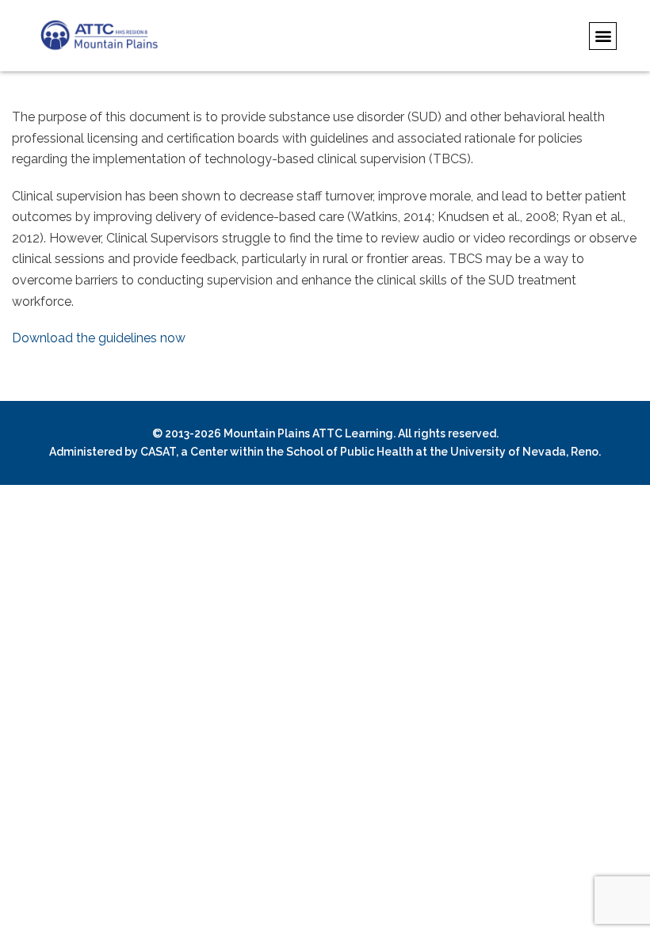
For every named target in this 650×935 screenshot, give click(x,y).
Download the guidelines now (98, 337)
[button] (603, 36)
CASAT (158, 451)
